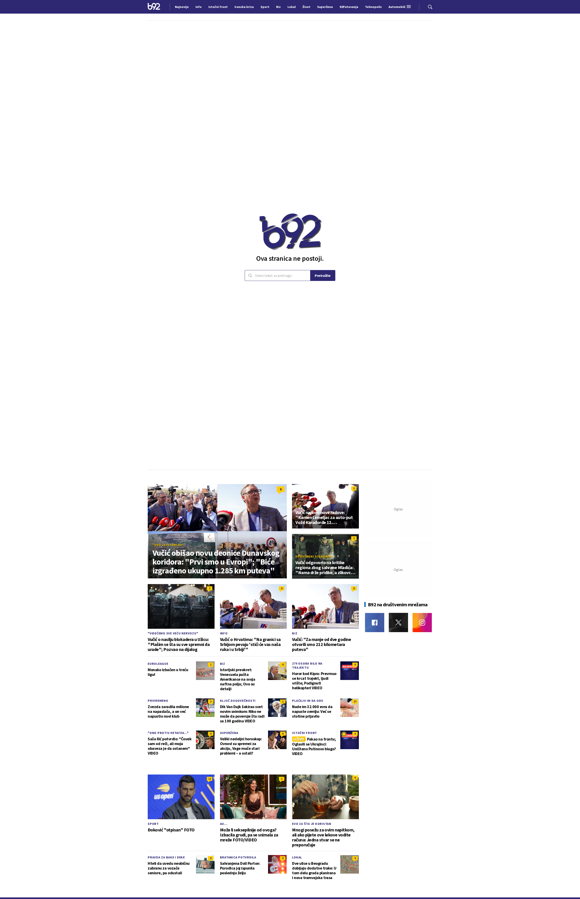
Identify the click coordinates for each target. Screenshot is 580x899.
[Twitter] (398, 622)
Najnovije (182, 7)
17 (355, 701)
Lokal (297, 857)
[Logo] (154, 7)
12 (209, 778)
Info (224, 633)
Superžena (229, 733)
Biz (298, 506)
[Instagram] (422, 622)
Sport (153, 824)
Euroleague (158, 664)
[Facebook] (374, 622)
